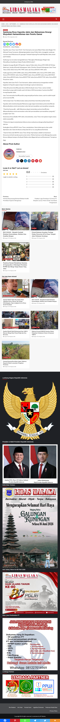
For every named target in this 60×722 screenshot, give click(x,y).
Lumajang (34, 327)
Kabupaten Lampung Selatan (12, 327)
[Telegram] (10, 44)
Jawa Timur (6, 295)
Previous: (16, 198)
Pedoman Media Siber (51, 707)
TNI (38, 327)
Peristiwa (5, 259)
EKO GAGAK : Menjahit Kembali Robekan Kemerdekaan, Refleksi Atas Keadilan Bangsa (14, 234)
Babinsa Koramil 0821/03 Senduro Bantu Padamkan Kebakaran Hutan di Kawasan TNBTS (43, 333)
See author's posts (24, 156)
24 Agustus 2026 (42, 238)
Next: (45, 199)
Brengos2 (6, 238)
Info (4, 327)
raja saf (5, 336)
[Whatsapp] (7, 44)
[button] (3, 19)
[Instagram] (16, 44)
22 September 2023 (13, 37)
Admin (5, 37)
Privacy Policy (53, 711)
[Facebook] (4, 44)
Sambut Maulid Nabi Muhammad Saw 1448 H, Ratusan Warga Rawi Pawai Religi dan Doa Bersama (15, 333)
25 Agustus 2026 (12, 336)
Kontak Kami (27, 707)
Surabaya (5, 228)
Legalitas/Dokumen (38, 707)
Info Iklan (19, 707)
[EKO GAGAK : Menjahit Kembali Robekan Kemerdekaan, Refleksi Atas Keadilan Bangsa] (15, 221)
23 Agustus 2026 (13, 270)
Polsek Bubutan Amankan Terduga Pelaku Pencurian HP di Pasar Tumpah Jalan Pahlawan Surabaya (44, 234)
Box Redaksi (12, 707)
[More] (19, 44)
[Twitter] (13, 44)
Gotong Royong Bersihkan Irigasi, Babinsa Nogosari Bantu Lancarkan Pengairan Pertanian (14, 363)
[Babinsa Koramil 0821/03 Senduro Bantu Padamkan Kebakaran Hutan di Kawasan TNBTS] (44, 320)
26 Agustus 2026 (13, 238)
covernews (35, 716)
